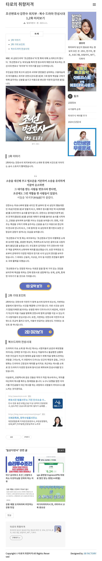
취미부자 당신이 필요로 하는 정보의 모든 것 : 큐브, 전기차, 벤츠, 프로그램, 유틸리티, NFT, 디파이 (31, 531)
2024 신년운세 (74, 122)
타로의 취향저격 (17, 527)
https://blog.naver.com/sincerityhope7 (24, 414)
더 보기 (61, 451)
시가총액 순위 (74, 109)
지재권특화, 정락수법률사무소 (22, 418)
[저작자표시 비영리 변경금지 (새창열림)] (35, 437)
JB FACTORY (89, 553)
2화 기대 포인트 (18, 44)
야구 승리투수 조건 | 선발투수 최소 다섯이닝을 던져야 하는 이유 (20, 478)
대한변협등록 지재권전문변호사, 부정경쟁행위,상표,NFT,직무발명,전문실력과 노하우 (28, 422)
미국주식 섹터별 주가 (77, 116)
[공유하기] (15, 437)
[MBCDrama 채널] (35, 332)
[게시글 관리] (18, 437)
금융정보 (72, 103)
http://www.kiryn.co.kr (17, 396)
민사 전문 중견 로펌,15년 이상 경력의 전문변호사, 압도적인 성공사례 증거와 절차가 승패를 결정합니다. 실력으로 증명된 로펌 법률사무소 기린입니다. (28, 405)
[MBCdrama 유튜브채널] (35, 286)
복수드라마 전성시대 (20, 49)
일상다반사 (31, 23)
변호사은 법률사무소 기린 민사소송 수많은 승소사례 (27, 400)
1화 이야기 (15, 40)
